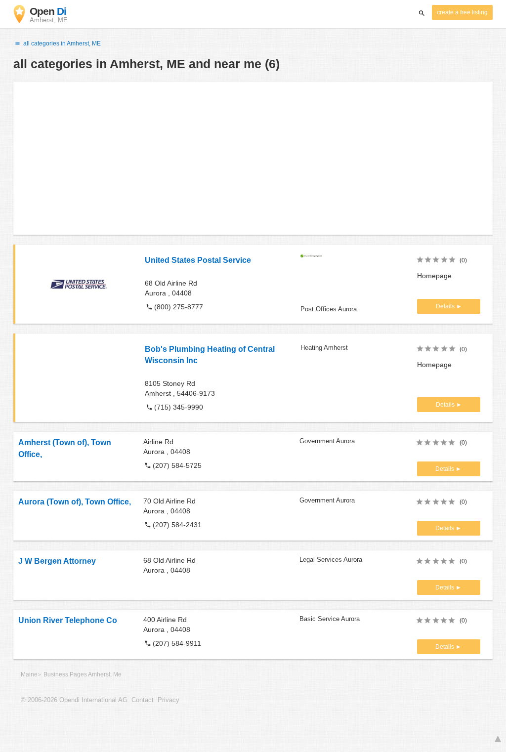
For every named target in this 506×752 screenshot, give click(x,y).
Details (446, 306)
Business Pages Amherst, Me (82, 674)
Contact (142, 700)
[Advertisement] (253, 158)
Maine (29, 674)
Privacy (168, 700)
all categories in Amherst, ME (61, 43)
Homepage (434, 276)
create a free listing (462, 12)
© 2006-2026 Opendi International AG (74, 700)
